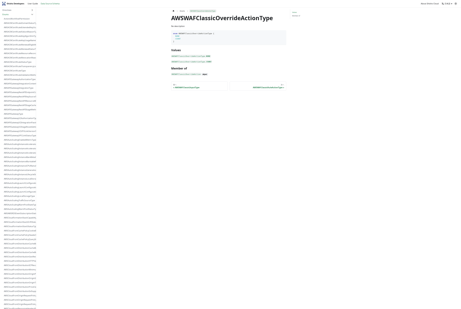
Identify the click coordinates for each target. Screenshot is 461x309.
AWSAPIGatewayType (13, 114)
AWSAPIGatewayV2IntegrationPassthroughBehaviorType (19, 122)
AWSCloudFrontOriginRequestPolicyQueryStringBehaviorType (19, 304)
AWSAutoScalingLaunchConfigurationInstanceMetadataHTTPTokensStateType (19, 191)
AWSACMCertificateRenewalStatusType (19, 49)
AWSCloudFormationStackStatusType (19, 226)
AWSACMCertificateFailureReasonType (19, 31)
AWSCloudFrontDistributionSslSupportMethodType (19, 291)
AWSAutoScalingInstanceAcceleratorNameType (19, 148)
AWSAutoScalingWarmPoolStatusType (19, 209)
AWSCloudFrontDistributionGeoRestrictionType (19, 256)
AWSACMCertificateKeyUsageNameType (19, 40)
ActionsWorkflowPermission (17, 18)
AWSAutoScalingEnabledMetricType (19, 140)
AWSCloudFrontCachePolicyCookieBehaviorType (19, 230)
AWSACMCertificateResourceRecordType (19, 53)
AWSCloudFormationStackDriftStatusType (19, 222)
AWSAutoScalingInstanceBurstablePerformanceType (19, 161)
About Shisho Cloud (430, 3)
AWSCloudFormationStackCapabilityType (19, 217)
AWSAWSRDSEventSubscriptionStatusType (19, 213)
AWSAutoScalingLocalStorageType (19, 196)
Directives (6, 10)
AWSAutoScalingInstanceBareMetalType (19, 157)
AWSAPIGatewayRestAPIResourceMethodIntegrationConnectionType (19, 101)
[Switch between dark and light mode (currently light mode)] (456, 4)
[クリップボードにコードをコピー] (283, 33)
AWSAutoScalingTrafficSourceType (19, 200)
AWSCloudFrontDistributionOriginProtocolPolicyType (19, 274)
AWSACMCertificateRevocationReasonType (19, 57)
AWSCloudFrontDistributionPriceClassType (19, 287)
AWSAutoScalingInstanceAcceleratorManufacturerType (19, 144)
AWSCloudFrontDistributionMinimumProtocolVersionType (19, 269)
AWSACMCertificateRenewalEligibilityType (19, 44)
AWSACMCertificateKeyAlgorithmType (19, 36)
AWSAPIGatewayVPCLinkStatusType (19, 135)
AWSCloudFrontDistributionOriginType (19, 282)
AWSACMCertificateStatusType (17, 62)
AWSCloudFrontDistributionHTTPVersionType (19, 261)
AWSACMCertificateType (15, 70)
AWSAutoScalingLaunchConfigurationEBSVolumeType (19, 183)
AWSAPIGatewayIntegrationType (18, 88)
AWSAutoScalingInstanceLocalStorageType (19, 178)
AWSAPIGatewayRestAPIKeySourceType (19, 96)
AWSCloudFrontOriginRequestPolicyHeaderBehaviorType (19, 300)
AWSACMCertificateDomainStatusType (19, 23)
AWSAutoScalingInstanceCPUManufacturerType (19, 165)
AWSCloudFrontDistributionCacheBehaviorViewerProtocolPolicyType (19, 252)
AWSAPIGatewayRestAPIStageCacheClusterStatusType (19, 105)
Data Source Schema (50, 3)
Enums (5, 14)
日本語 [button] (447, 3)
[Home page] (173, 11)
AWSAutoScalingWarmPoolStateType (19, 204)
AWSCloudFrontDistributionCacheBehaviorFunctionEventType (19, 243)
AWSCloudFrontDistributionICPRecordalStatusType (19, 265)
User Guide (33, 3)
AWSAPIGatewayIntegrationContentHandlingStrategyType (19, 83)
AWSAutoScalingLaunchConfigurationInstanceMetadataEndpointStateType (19, 187)
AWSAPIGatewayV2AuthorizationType (19, 118)
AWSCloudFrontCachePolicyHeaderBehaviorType (19, 235)
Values (294, 12)
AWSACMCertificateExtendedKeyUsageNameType (19, 27)
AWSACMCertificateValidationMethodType (19, 75)
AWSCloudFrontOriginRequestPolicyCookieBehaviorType (19, 295)
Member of (296, 16)
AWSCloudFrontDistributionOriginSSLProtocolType (19, 278)
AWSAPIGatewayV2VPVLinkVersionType (19, 131)
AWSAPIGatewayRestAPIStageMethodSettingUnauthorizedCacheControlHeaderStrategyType (19, 109)
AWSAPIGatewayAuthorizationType (19, 79)
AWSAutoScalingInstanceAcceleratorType (19, 152)
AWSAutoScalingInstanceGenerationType (19, 170)
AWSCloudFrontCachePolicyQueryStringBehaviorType (19, 239)
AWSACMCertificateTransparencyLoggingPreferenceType (19, 66)
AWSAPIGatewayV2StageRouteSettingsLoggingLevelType (19, 127)
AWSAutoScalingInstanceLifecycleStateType (19, 174)
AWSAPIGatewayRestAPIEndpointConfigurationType (19, 92)
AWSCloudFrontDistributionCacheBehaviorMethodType (19, 248)
